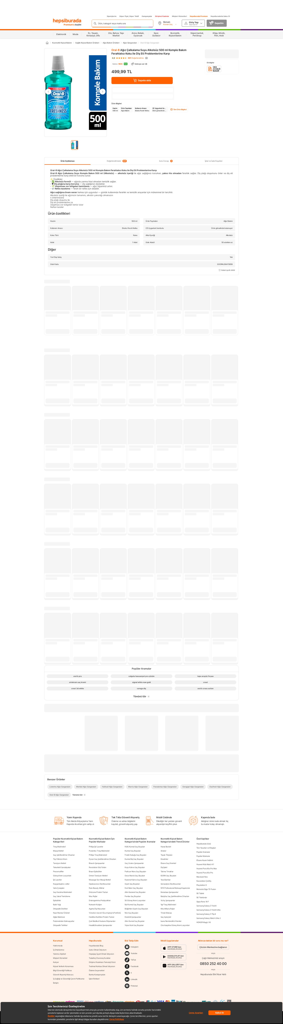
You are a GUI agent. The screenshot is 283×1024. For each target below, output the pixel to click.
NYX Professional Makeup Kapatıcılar (175, 888)
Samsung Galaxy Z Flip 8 (206, 914)
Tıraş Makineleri (59, 847)
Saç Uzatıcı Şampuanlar (134, 863)
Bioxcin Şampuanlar (97, 863)
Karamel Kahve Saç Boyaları (136, 880)
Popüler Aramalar (203, 852)
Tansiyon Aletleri (59, 863)
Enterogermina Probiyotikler (100, 900)
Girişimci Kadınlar (162, 16)
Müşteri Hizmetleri (179, 16)
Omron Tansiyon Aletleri (98, 876)
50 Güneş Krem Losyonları (135, 900)
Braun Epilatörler (95, 871)
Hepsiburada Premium (199, 16)
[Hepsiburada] (67, 20)
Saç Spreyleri (166, 917)
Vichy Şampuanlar (168, 900)
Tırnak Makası (166, 913)
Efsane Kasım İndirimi (204, 860)
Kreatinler (164, 859)
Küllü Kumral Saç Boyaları (135, 847)
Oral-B (115, 50)
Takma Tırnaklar (167, 871)
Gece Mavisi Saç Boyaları (135, 876)
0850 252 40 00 (213, 964)
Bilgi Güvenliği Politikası (62, 970)
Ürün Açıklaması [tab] (68, 161)
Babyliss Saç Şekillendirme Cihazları (175, 896)
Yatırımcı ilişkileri (59, 954)
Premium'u (69, 24)
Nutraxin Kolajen (95, 904)
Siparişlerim (111, 16)
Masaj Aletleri (58, 851)
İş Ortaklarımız (58, 950)
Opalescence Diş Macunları (100, 884)
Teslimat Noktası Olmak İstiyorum (102, 966)
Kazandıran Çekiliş (203, 881)
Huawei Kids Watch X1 (205, 864)
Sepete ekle (144, 80)
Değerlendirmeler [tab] (116, 161)
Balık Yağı (57, 904)
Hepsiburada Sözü (203, 844)
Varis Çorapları (58, 888)
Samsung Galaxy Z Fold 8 (206, 906)
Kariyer (56, 962)
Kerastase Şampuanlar (169, 892)
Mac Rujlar (93, 896)
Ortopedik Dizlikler (60, 909)
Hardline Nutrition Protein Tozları (101, 917)
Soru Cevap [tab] (165, 161)
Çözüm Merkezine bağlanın (213, 947)
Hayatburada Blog (96, 946)
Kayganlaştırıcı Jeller (61, 884)
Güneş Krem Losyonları (62, 876)
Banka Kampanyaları (97, 974)
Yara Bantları (166, 880)
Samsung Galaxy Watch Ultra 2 (208, 918)
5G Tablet (200, 893)
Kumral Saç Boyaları (132, 851)
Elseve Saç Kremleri (168, 863)
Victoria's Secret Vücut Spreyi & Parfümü (105, 913)
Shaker (163, 851)
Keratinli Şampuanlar (133, 917)
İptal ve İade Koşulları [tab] (213, 161)
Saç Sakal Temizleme (61, 896)
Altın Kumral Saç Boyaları (134, 921)
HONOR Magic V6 (203, 922)
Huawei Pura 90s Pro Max (206, 868)
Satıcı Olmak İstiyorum (97, 950)
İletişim (56, 983)
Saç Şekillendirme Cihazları (64, 855)
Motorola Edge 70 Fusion (206, 889)
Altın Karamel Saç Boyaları (135, 892)
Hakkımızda (57, 946)
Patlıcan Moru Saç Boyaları (135, 871)
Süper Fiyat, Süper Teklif (129, 16)
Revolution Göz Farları (97, 867)
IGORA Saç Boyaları (168, 876)
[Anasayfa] (47, 43)
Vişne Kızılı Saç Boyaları (134, 925)
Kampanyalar (147, 16)
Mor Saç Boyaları (131, 913)
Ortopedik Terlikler (60, 925)
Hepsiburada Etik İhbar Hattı (213, 974)
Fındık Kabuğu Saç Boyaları (135, 855)
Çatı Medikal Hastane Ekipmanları (102, 921)
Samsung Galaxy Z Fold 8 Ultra (208, 910)
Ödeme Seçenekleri (96, 970)
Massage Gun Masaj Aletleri (100, 880)
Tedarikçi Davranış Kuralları (99, 958)
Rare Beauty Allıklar (96, 888)
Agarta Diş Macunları (97, 909)
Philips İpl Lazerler (96, 847)
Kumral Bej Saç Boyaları (134, 859)
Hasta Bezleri (166, 847)
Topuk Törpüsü (166, 855)
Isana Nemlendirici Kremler (171, 921)
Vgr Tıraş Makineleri (168, 904)
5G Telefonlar (201, 897)
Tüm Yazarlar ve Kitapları (206, 848)
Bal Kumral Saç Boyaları (134, 904)
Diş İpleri (164, 867)
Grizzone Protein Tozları (98, 892)
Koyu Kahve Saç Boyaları (135, 867)
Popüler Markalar (203, 856)
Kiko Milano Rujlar (168, 909)
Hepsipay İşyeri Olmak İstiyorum (101, 954)
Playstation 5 (201, 885)
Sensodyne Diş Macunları (171, 884)
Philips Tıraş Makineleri (98, 855)
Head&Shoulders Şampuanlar (100, 925)
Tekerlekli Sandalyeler (61, 867)
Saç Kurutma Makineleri (62, 892)
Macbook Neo (202, 877)
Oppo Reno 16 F (202, 902)
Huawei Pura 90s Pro (204, 873)
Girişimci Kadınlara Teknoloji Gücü (102, 962)
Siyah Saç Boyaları (132, 884)
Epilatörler (57, 900)
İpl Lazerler (57, 880)
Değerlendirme (136, 58)
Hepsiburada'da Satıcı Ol (220, 16)
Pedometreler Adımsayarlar (63, 921)
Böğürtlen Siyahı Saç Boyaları (136, 909)
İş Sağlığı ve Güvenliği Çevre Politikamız (68, 979)
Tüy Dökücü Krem (60, 859)
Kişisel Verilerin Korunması (63, 966)
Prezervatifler (58, 871)
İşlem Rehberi (94, 979)
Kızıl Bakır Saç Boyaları (134, 888)
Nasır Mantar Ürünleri (61, 913)
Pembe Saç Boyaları (133, 896)
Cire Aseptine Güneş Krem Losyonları (175, 925)
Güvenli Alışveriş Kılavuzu (63, 974)
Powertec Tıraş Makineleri (99, 851)
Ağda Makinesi (59, 917)
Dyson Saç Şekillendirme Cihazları (102, 859)
